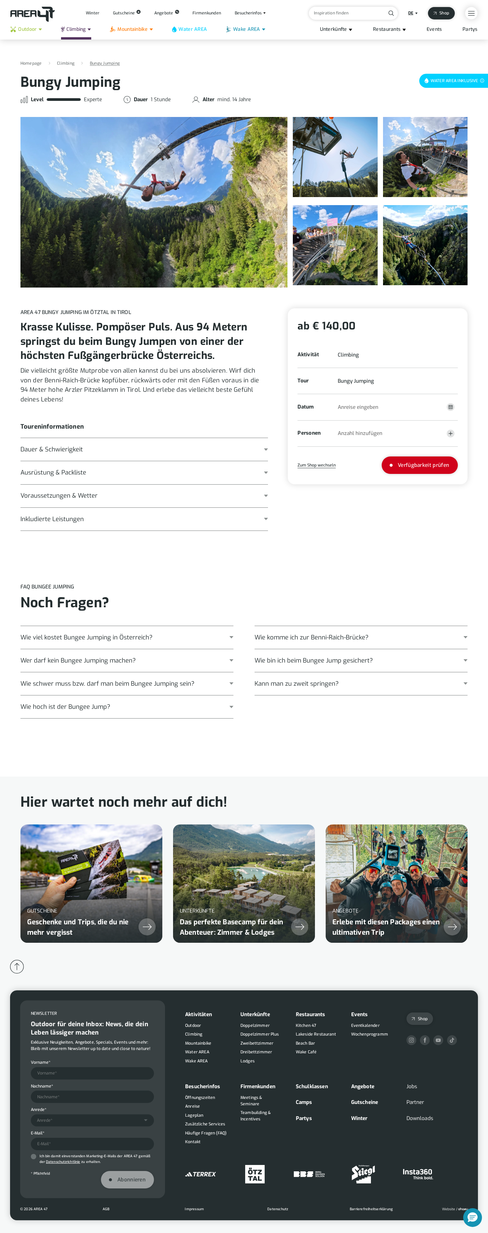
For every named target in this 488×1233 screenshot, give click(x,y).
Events (434, 29)
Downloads (419, 1118)
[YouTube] (438, 1040)
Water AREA (192, 29)
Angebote (362, 1086)
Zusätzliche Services (205, 1124)
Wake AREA (246, 29)
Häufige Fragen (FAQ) (205, 1133)
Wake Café (306, 1052)
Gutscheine (364, 1102)
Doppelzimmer (255, 1025)
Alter (208, 99)
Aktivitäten (198, 1014)
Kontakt (193, 1142)
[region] (244, 877)
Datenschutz (277, 1209)
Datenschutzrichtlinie (63, 1162)
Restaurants (386, 29)
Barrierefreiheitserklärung (371, 1209)
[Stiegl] (363, 1174)
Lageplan (194, 1115)
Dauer (141, 99)
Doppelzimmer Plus (259, 1034)
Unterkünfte (333, 29)
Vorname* (40, 1062)
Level (37, 99)
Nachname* (42, 1086)
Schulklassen (312, 1086)
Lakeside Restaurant (316, 1034)
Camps (304, 1102)
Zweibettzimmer (256, 1043)
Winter (359, 1118)
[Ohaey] (455, 1209)
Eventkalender (365, 1025)
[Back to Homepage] (32, 14)
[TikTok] (452, 1040)
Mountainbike (132, 29)
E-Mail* (37, 1133)
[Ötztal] (254, 1174)
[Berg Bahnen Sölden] (309, 1174)
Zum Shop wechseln (316, 465)
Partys (470, 29)
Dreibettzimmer (256, 1052)
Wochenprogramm (369, 1034)
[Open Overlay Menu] (471, 13)
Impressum (194, 1209)
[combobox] (92, 1120)
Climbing (76, 29)
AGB (106, 1209)
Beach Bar (305, 1043)
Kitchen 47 (306, 1025)
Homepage (31, 63)
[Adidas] (200, 1174)
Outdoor (27, 29)
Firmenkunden (257, 1086)
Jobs (412, 1086)
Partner (415, 1102)
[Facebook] (425, 1040)
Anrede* (38, 1109)
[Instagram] (411, 1040)
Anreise (192, 1106)
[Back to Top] (17, 967)
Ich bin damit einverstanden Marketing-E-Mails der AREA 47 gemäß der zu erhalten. (95, 1159)
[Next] (343, 563)
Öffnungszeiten (200, 1097)
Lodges (247, 1061)
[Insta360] (418, 1174)
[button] (377, 407)
